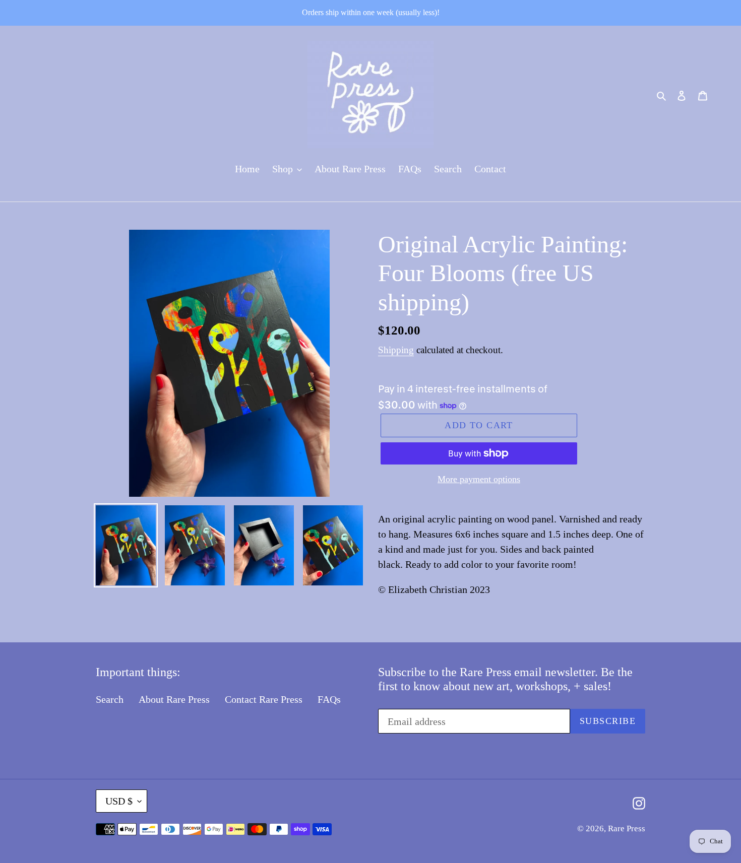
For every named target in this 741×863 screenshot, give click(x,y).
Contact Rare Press (263, 699)
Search (110, 699)
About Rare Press (174, 699)
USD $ (119, 801)
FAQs (329, 699)
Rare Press (626, 828)
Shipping (396, 350)
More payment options (479, 479)
